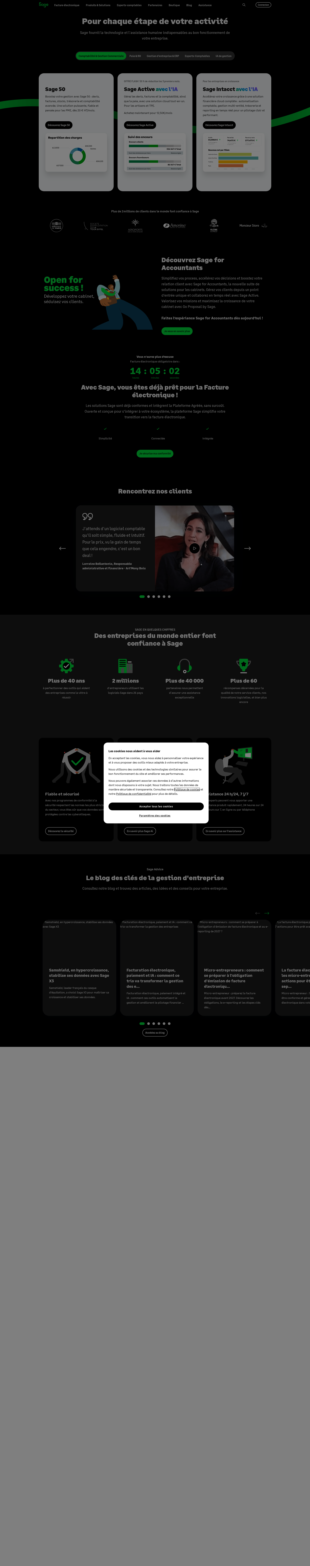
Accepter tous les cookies (156, 806)
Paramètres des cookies (155, 815)
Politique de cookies (187, 789)
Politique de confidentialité (133, 793)
